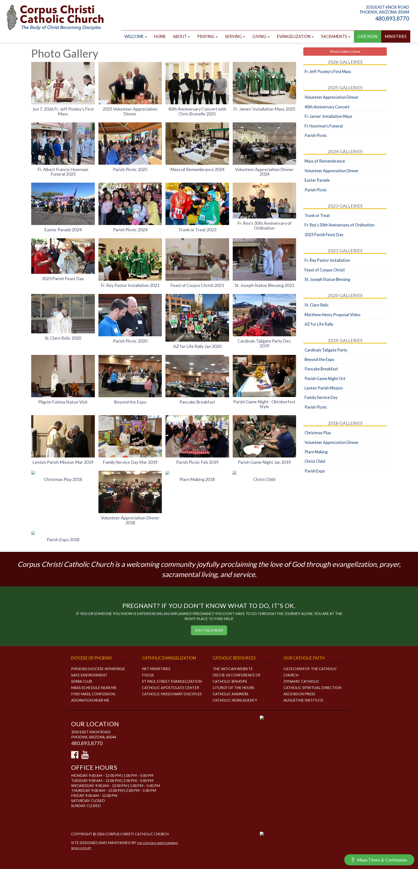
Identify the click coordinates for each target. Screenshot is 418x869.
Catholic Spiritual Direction (312, 688)
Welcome (134, 36)
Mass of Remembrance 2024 (197, 169)
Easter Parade (317, 180)
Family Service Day (321, 397)
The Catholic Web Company (157, 843)
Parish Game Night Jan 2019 (264, 462)
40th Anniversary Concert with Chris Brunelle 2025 (197, 111)
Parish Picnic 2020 (130, 341)
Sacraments (334, 36)
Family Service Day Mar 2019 (130, 462)
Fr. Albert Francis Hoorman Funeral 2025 (62, 172)
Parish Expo (315, 471)
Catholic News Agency (235, 700)
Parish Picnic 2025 (130, 169)
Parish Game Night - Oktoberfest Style (264, 404)
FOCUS (148, 675)
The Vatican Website (233, 669)
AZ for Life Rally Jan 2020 (197, 346)
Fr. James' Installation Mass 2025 (264, 109)
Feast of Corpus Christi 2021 (197, 285)
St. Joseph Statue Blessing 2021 (264, 285)
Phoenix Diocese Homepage (98, 669)
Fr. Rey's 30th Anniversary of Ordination (264, 225)
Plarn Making (316, 451)
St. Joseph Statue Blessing (327, 279)
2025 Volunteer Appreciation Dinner (130, 111)
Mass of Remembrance (325, 161)
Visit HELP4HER (209, 630)
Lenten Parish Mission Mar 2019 (62, 462)
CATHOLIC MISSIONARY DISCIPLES (172, 694)
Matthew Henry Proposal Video (332, 314)
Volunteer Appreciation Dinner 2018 (130, 520)
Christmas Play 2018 (63, 479)
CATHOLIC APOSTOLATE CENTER (170, 688)
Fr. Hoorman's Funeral (324, 126)
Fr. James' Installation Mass (328, 116)
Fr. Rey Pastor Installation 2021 (130, 285)
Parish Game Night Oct (325, 378)
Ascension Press (299, 694)
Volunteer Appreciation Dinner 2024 (264, 172)
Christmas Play (318, 432)
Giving (259, 36)
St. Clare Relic (317, 305)
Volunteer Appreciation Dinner (331, 97)
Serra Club (81, 681)
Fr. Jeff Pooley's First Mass (328, 71)
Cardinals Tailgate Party (326, 350)
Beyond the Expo (130, 402)
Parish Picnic (316, 135)
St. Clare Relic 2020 (63, 338)
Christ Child (264, 479)
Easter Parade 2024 (63, 229)
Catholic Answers (230, 694)
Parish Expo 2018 (63, 539)
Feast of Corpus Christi (325, 270)
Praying (206, 36)
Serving (234, 36)
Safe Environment (89, 675)
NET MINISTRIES (156, 669)
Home (160, 36)
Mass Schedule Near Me (94, 688)
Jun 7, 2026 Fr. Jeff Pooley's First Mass (63, 111)
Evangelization (294, 36)
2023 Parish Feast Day (63, 278)
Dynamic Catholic (301, 681)
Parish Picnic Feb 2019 (197, 462)
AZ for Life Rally (319, 324)
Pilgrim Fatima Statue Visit (63, 402)
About (180, 36)
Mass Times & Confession (382, 859)
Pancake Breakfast (197, 402)
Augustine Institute (303, 700)
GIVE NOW (368, 36)
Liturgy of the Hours (233, 688)
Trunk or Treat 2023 (197, 229)
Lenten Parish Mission (324, 388)
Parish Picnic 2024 (130, 229)
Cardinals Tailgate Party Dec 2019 (264, 343)
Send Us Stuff (81, 848)
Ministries (396, 36)
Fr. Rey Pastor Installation (327, 260)
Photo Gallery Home (345, 51)
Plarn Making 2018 (197, 479)
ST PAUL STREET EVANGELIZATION (172, 681)
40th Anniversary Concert (327, 107)
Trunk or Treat (317, 215)
